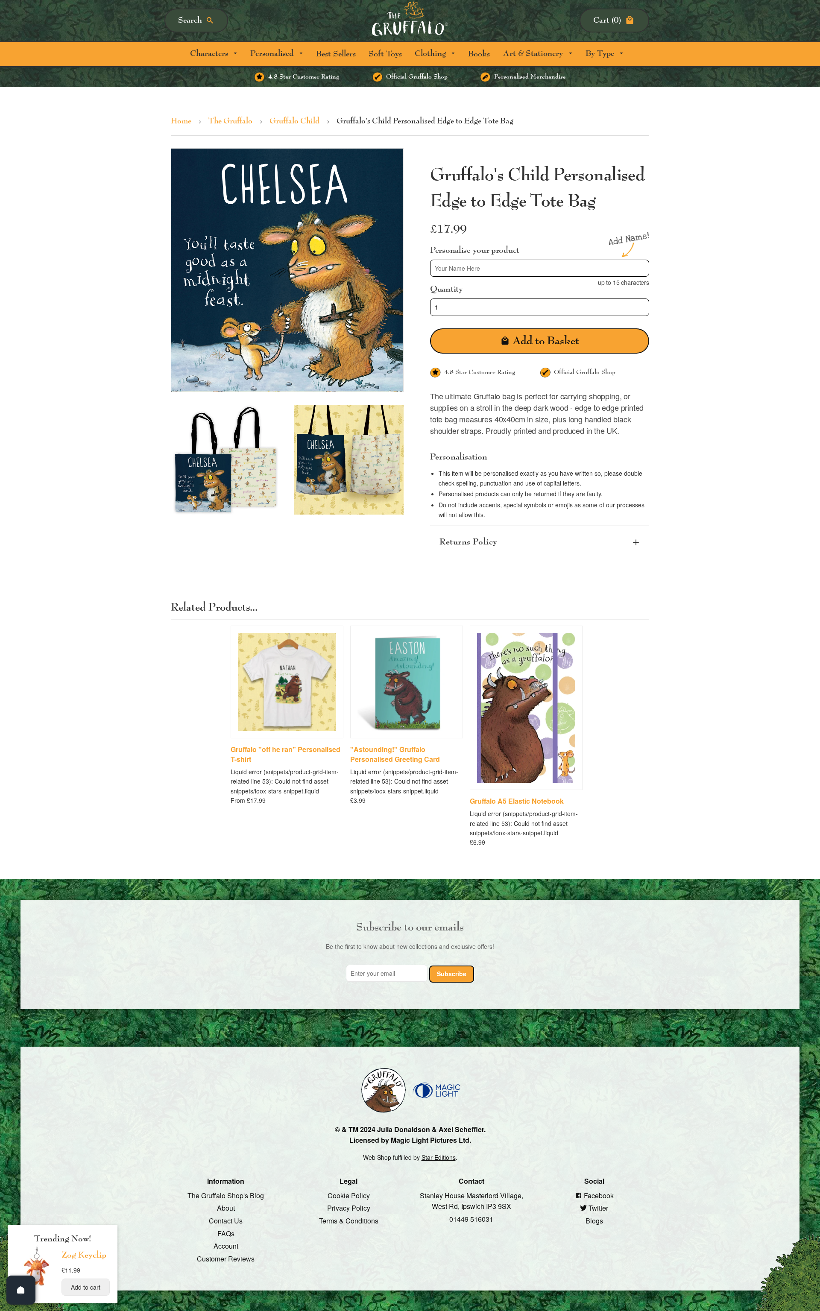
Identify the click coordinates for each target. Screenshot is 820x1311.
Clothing (431, 53)
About (226, 1208)
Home (181, 121)
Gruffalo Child (294, 121)
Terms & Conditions (348, 1221)
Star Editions (439, 1157)
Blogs (594, 1221)
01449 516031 (471, 1219)
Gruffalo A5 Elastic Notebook (517, 800)
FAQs (225, 1233)
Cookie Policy (349, 1195)
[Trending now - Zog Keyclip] (36, 1285)
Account (226, 1246)
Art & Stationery (534, 53)
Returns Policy (468, 542)
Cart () (607, 20)
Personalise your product (474, 250)
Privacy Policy (348, 1208)
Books (479, 54)
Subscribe (451, 973)
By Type (601, 53)
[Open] (20, 1290)
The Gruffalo (230, 121)
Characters (210, 53)
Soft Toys (385, 54)
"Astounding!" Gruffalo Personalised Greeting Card (395, 754)
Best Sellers (336, 54)
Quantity (446, 289)
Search (190, 20)
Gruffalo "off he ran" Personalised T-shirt (285, 754)
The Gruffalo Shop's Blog (225, 1195)
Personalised (273, 53)
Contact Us (226, 1221)
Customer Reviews (226, 1258)
